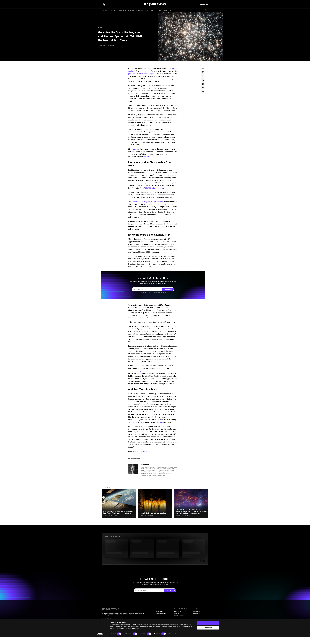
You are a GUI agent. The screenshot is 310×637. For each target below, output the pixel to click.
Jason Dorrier (101, 45)
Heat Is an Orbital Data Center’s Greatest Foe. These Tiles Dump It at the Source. (118, 512)
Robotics (131, 10)
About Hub (159, 611)
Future (147, 10)
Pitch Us (176, 613)
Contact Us (177, 611)
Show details (172, 633)
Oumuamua (132, 422)
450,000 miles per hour (154, 188)
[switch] (135, 633)
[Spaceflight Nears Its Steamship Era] (155, 503)
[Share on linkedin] (202, 80)
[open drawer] (103, 4)
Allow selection (208, 627)
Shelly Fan (106, 515)
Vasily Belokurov (180, 515)
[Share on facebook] (202, 76)
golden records (146, 371)
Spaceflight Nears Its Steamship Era (153, 513)
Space (159, 10)
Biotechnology (121, 10)
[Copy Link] (202, 91)
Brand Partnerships (179, 615)
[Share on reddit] (202, 83)
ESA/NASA (143, 451)
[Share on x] (202, 72)
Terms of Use (196, 613)
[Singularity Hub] (155, 4)
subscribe (204, 4)
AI (115, 10)
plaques (159, 371)
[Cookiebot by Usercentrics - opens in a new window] (99, 634)
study (134, 149)
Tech (170, 10)
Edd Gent (142, 515)
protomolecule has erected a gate (141, 74)
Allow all (208, 623)
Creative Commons (134, 459)
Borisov (160, 422)
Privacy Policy (196, 611)
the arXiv (147, 157)
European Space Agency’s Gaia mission (147, 202)
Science (152, 10)
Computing (139, 10)
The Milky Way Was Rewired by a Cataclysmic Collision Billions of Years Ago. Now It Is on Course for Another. (191, 511)
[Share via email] (202, 87)
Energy (165, 10)
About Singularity (161, 613)
